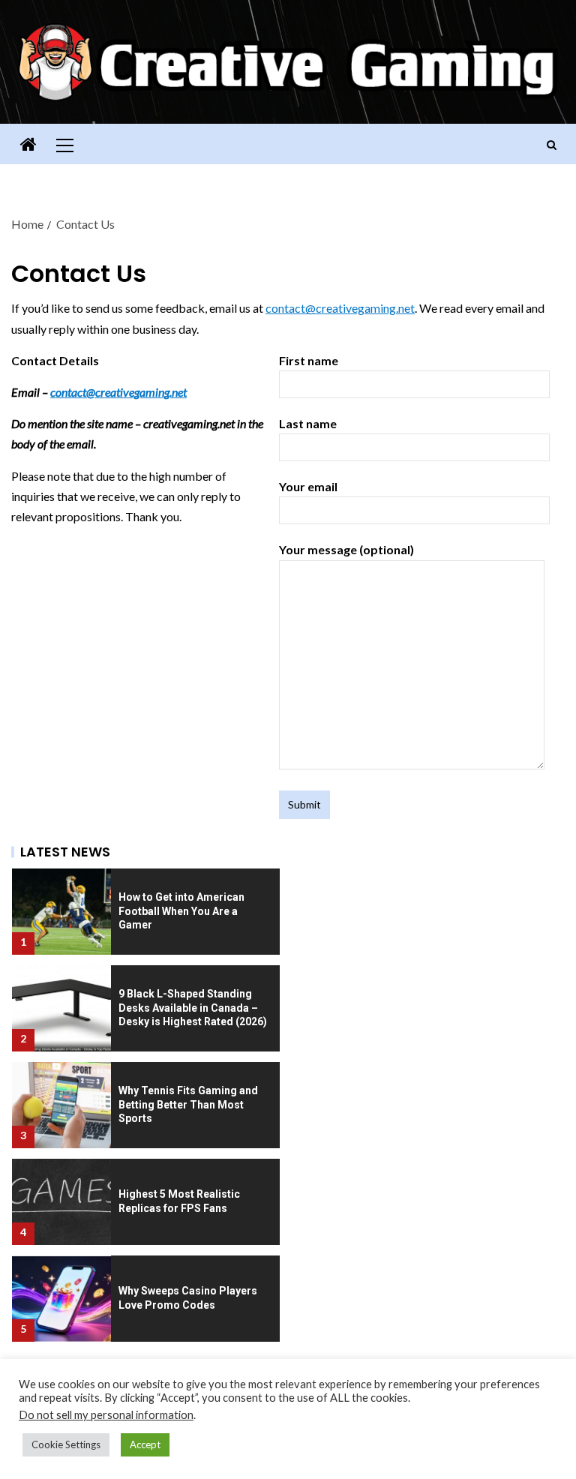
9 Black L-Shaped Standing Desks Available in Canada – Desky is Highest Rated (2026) (192, 1008)
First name (308, 360)
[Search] (551, 144)
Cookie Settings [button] (66, 1444)
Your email (308, 486)
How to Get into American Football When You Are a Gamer (181, 911)
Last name (308, 423)
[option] (145, 907)
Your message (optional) (346, 549)
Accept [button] (145, 1444)
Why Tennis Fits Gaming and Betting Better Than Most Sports (188, 1104)
